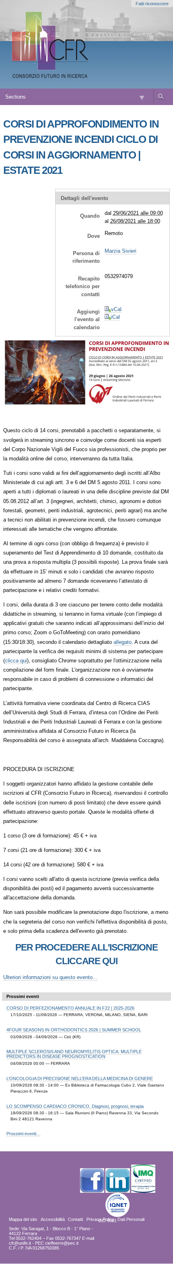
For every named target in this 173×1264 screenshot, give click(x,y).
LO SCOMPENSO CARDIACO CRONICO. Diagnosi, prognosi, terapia (75, 1106)
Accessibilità (53, 1219)
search (161, 96)
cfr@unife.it (20, 1243)
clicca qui (16, 661)
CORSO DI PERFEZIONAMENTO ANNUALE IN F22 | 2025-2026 (70, 1008)
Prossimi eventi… (23, 1133)
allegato (122, 642)
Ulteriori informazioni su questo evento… (50, 977)
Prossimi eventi (22, 996)
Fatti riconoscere (152, 3)
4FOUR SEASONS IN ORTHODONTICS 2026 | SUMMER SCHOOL (73, 1029)
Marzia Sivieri (120, 251)
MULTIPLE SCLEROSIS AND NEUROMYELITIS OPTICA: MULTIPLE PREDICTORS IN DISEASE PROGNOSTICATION (74, 1054)
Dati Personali (130, 1219)
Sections (15, 97)
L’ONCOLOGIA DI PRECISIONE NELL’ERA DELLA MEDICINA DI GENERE (79, 1078)
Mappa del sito (23, 1219)
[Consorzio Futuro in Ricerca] (51, 44)
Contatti (75, 1219)
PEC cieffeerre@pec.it (56, 1243)
